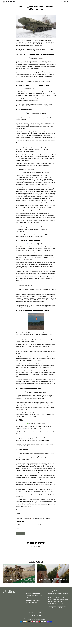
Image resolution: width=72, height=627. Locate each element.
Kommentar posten (20, 533)
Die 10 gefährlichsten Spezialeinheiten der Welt (18, 580)
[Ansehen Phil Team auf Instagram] (37, 615)
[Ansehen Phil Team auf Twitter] (32, 615)
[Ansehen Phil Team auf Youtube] (40, 615)
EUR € (39, 612)
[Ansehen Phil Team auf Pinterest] (35, 615)
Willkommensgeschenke (32, 598)
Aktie (18, 509)
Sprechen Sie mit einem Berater (34, 595)
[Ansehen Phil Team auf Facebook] (29, 615)
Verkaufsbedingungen (31, 602)
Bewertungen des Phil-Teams (33, 600)
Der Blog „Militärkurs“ (53, 591)
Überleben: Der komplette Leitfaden (57, 597)
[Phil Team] (9, 2)
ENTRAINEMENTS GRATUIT (39, 619)
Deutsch (31, 612)
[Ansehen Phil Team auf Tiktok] (42, 615)
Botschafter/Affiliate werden (33, 593)
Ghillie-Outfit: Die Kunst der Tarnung (57, 603)
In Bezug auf (29, 591)
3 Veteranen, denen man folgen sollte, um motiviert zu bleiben (52, 580)
